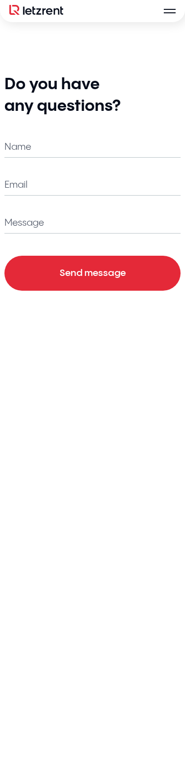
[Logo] (36, 11)
